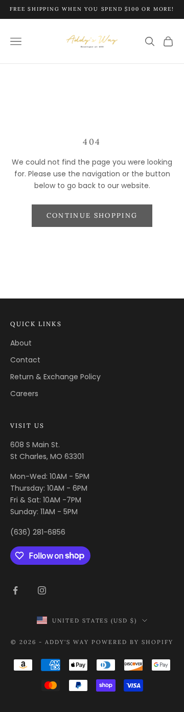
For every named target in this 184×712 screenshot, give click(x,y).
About (21, 343)
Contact (25, 360)
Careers (24, 393)
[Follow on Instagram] (42, 590)
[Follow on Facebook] (15, 590)
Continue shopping (92, 215)
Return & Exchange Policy (55, 377)
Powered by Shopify (132, 642)
